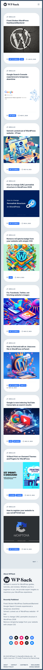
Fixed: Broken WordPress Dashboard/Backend (21, 604)
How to (23, 385)
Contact (14, 665)
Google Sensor (34, 667)
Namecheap (35, 658)
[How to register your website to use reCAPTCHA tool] (21, 529)
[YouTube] (21, 643)
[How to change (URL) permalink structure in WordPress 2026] (21, 203)
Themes (19, 495)
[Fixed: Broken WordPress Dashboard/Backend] (21, 39)
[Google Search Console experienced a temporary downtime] (21, 95)
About (6, 665)
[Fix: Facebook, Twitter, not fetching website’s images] (21, 311)
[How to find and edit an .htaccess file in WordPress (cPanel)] (21, 365)
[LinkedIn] (11, 643)
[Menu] (39, 4)
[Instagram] (21, 638)
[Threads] (27, 638)
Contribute (24, 665)
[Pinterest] (16, 643)
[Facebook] (11, 638)
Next (34, 561)
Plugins (12, 495)
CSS (22, 59)
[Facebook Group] (32, 638)
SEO (10, 441)
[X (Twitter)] (16, 638)
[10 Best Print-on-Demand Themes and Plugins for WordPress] (21, 475)
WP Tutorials (14, 59)
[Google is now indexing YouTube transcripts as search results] (21, 421)
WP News (12, 115)
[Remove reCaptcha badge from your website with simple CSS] (21, 257)
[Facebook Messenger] (32, 643)
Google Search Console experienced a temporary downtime (17, 76)
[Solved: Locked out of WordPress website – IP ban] (21, 149)
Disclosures (35, 665)
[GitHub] (27, 643)
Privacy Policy (9, 667)
